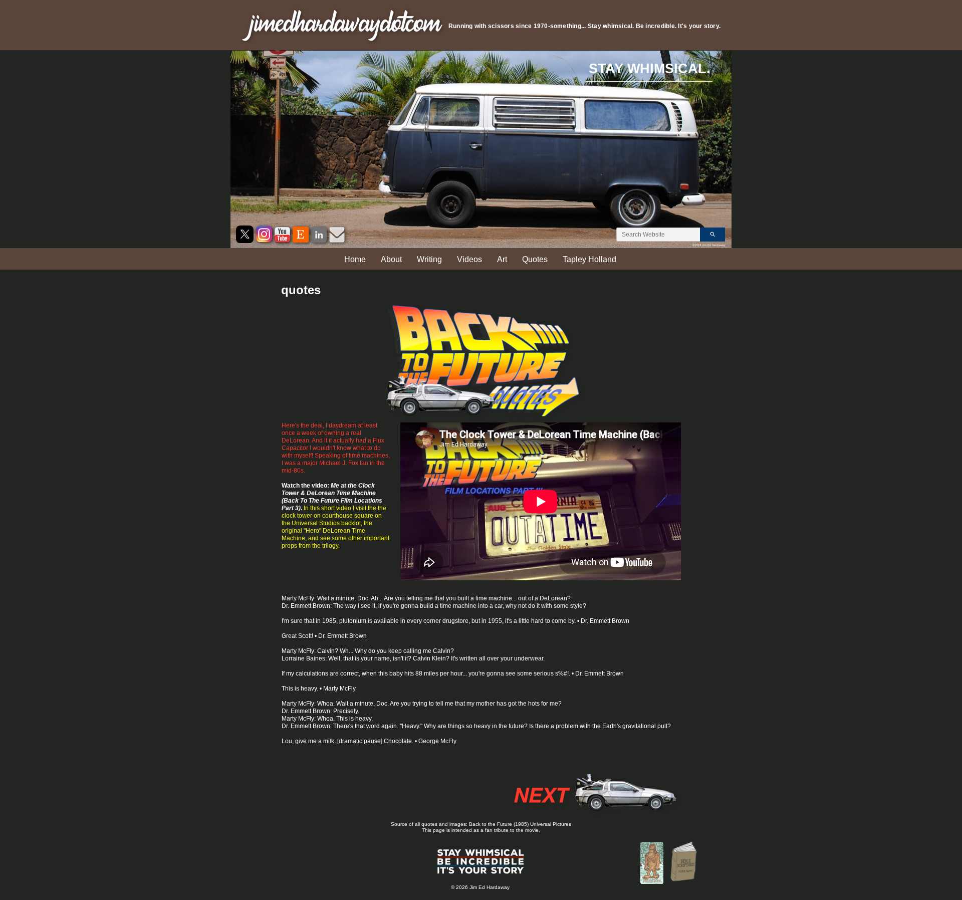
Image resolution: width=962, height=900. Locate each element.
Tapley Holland (589, 259)
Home (355, 259)
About (391, 259)
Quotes (535, 259)
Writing (429, 259)
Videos (469, 259)
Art (502, 259)
